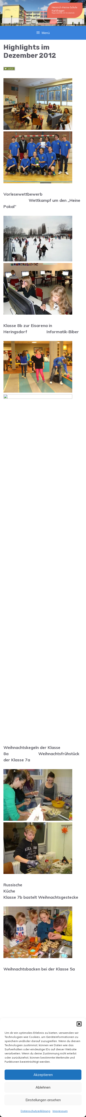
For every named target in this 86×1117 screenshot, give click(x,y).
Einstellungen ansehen (43, 1100)
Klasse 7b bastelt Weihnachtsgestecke (40, 897)
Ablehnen (43, 1087)
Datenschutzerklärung (35, 1111)
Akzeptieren (43, 1075)
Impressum (60, 1111)
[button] (79, 1024)
